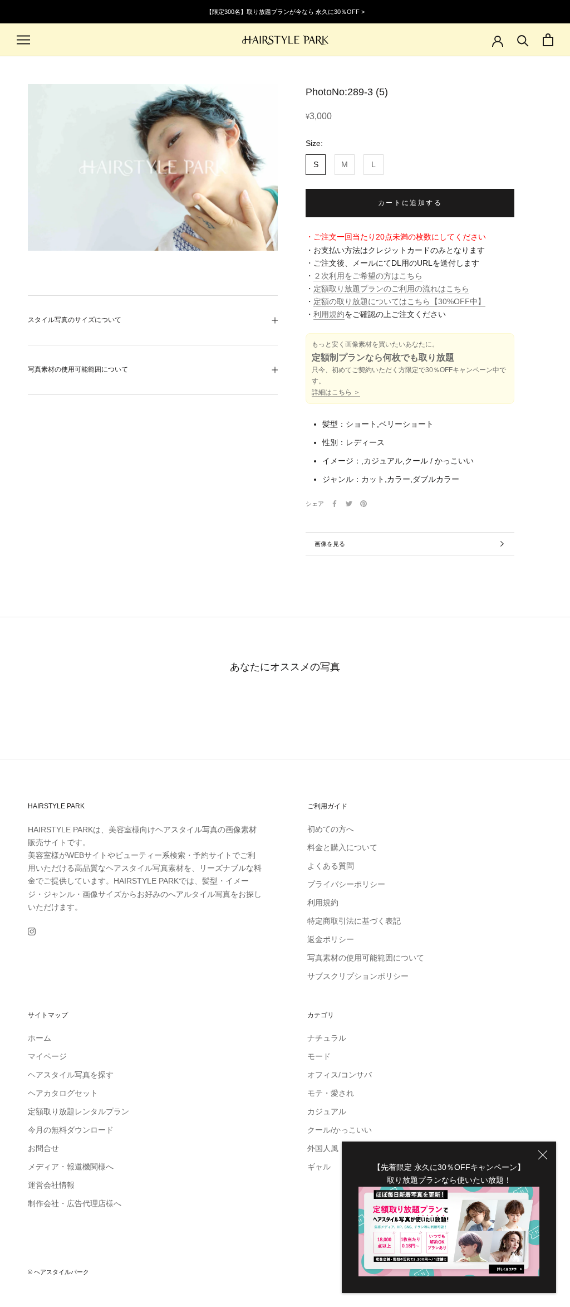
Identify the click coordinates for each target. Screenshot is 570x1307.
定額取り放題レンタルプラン (78, 1111)
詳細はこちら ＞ (336, 392)
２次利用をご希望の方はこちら (367, 275)
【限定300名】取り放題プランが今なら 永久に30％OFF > (285, 11)
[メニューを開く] (23, 40)
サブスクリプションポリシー (358, 976)
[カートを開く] (548, 39)
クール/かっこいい (339, 1129)
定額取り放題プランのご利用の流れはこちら (391, 288)
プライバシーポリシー (346, 884)
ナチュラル (326, 1037)
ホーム (39, 1037)
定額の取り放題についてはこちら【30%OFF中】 (399, 301)
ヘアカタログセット (63, 1093)
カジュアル (326, 1111)
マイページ (47, 1056)
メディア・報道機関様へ (71, 1166)
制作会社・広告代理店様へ (74, 1203)
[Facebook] (334, 503)
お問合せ (43, 1148)
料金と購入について (342, 847)
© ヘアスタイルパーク (58, 1272)
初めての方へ (330, 829)
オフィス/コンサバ (339, 1074)
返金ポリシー (330, 939)
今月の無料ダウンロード (71, 1129)
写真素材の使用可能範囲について (78, 369)
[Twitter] (349, 503)
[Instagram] (32, 931)
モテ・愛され (330, 1093)
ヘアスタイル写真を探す (71, 1074)
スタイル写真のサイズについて (74, 320)
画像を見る (330, 543)
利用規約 (329, 314)
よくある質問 (330, 865)
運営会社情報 (51, 1185)
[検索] (523, 40)
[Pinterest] (363, 503)
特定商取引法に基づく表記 (354, 920)
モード (319, 1056)
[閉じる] (543, 1155)
